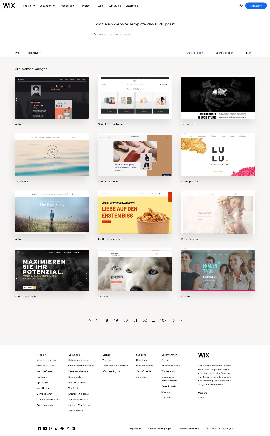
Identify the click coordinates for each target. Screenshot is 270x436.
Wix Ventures (168, 371)
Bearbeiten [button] (51, 94)
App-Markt (42, 382)
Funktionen (42, 376)
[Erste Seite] (90, 320)
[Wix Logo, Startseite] (9, 5)
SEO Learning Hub (111, 371)
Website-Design (45, 371)
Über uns (202, 392)
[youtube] (45, 428)
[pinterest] (62, 428)
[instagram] (51, 428)
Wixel (101, 5)
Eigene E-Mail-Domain (79, 405)
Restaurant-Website (78, 371)
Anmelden (256, 5)
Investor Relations (170, 365)
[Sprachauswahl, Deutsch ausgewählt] (241, 5)
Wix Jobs (166, 397)
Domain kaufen (44, 393)
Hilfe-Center (142, 360)
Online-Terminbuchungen (81, 365)
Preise (86, 5)
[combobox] (137, 34)
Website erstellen (45, 365)
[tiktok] (56, 428)
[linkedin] (73, 428)
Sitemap (165, 391)
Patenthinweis (168, 386)
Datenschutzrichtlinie (188, 428)
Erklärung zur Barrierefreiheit (169, 378)
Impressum (135, 428)
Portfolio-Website (77, 382)
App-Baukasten (45, 405)
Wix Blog (106, 360)
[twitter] (67, 428)
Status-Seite (142, 376)
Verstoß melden (144, 371)
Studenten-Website (78, 399)
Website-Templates (46, 360)
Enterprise (132, 5)
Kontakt (202, 397)
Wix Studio (115, 5)
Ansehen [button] (52, 103)
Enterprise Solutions (78, 393)
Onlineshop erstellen (78, 360)
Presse (164, 360)
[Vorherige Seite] (96, 320)
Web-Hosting (43, 388)
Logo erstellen (75, 410)
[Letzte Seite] (180, 320)
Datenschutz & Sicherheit (115, 365)
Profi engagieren (144, 365)
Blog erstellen (75, 376)
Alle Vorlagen (195, 52)
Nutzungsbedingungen (159, 428)
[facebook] (39, 428)
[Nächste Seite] (174, 320)
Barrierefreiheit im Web (48, 399)
